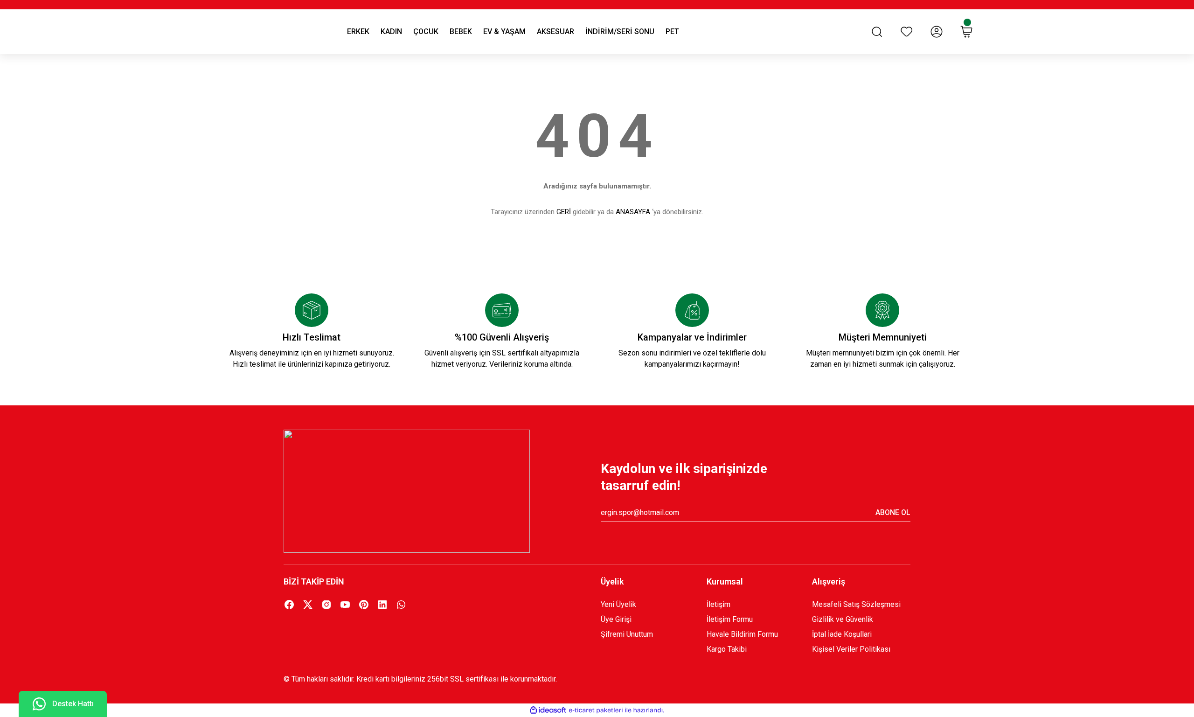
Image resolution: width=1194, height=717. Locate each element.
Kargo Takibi (727, 649)
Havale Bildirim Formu (742, 634)
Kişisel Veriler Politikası (851, 649)
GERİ (563, 212)
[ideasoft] (548, 710)
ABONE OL (892, 512)
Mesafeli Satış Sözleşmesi (856, 604)
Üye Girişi (616, 619)
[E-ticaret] (596, 710)
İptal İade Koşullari (842, 634)
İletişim (718, 604)
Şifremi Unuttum (627, 634)
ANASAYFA (633, 212)
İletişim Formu (730, 619)
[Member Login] (936, 31)
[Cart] (966, 31)
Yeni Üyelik (618, 604)
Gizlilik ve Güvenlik (842, 619)
